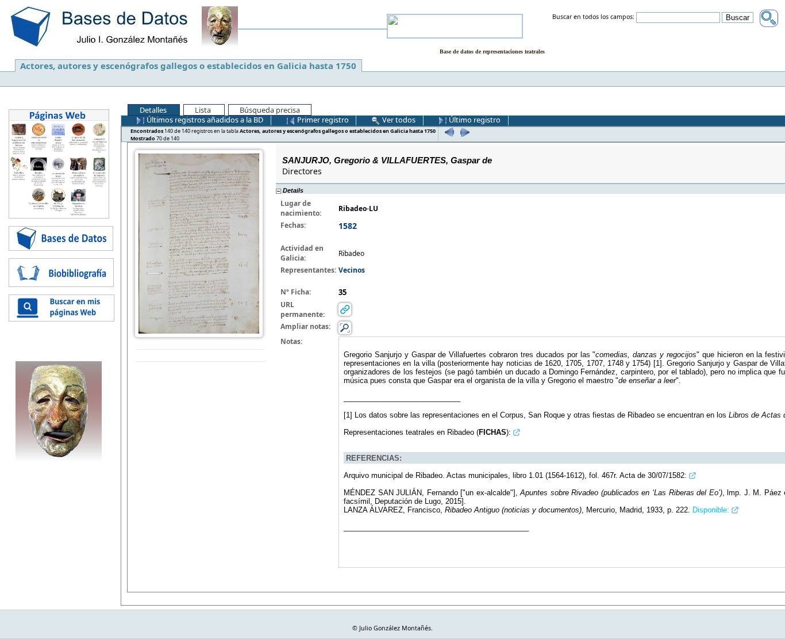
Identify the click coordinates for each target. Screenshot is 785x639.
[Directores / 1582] (199, 242)
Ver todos (397, 119)
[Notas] (344, 327)
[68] (448, 132)
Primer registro (322, 119)
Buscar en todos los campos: (593, 17)
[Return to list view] (200, 356)
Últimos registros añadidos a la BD (204, 119)
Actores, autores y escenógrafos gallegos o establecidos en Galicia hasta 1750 (188, 65)
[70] (463, 132)
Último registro (474, 119)
